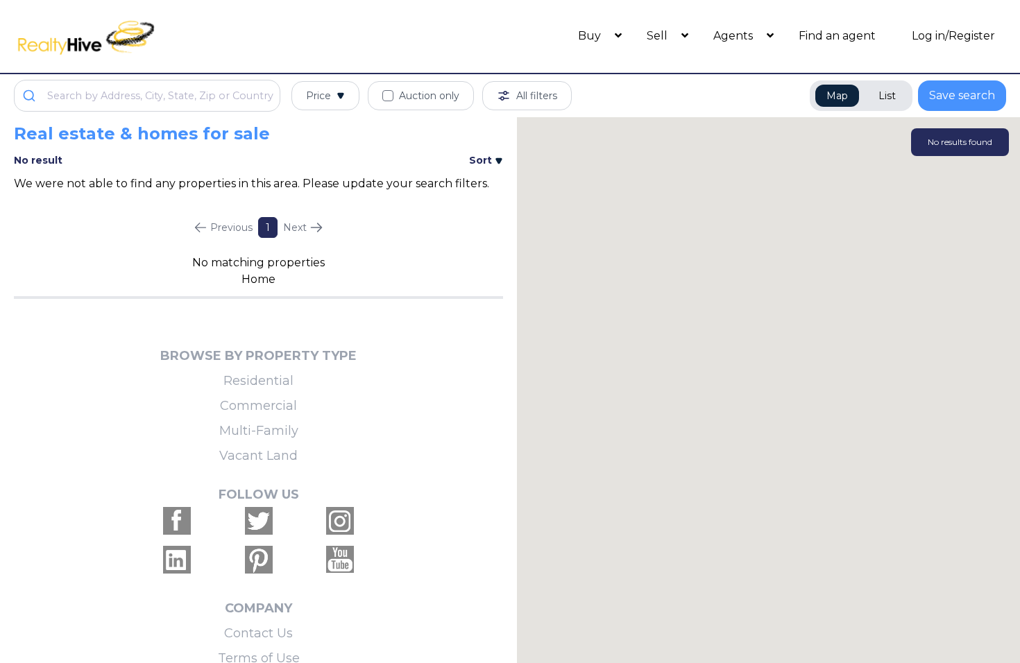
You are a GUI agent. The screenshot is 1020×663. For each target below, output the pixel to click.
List (887, 95)
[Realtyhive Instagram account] (340, 521)
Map (837, 95)
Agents (734, 35)
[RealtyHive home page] (138, 36)
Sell (658, 35)
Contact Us (258, 633)
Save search (962, 95)
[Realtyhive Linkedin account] (177, 560)
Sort (482, 160)
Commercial (258, 405)
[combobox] (147, 96)
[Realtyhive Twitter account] (259, 521)
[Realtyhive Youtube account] (340, 560)
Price (318, 95)
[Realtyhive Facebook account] (177, 521)
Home (258, 279)
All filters (536, 95)
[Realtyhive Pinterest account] (259, 560)
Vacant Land (258, 455)
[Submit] (31, 95)
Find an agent (837, 35)
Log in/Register (953, 35)
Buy (591, 35)
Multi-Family (258, 430)
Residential (258, 380)
